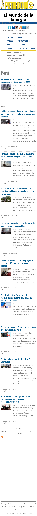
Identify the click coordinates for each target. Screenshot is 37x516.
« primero (18, 428)
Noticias (11, 44)
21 (20, 431)
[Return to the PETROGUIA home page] (17, 8)
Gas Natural (18, 52)
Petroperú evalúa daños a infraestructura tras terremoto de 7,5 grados (18, 328)
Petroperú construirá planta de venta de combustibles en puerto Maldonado (18, 224)
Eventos (11, 48)
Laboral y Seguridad (12, 61)
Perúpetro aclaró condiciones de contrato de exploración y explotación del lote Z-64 (18, 156)
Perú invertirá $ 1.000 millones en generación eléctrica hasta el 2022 (15, 80)
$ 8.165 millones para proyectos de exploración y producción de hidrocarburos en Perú (15, 399)
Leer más (3, 106)
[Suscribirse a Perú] (2, 437)
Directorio (23, 64)
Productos (24, 41)
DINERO (21, 31)
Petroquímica (10, 55)
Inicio (10, 37)
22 (26, 431)
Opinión (25, 44)
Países (10, 41)
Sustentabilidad (10, 64)
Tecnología (26, 61)
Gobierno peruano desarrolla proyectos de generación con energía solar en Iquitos (17, 263)
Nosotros (23, 37)
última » (20, 434)
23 (31, 431)
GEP (4, 31)
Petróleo (8, 52)
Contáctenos (27, 48)
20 (15, 431)
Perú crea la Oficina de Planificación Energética (16, 360)
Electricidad (22, 55)
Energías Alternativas (13, 58)
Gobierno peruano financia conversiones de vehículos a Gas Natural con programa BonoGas (18, 114)
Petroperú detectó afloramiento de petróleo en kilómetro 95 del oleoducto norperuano (17, 191)
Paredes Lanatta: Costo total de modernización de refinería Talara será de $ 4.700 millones (17, 298)
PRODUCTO (12, 31)
